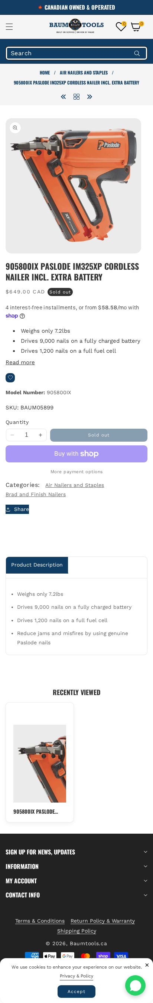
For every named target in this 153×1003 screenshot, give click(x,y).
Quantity (17, 422)
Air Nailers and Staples (84, 72)
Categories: (23, 484)
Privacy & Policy (76, 976)
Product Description (37, 565)
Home (45, 72)
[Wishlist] (10, 377)
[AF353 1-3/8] (63, 96)
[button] (14, 27)
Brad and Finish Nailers (36, 494)
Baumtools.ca (88, 943)
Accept (76, 991)
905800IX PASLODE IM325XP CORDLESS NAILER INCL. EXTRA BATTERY (34, 811)
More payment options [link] (77, 471)
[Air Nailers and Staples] (76, 96)
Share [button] (21, 509)
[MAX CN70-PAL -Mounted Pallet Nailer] (89, 96)
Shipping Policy (76, 931)
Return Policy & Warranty (103, 921)
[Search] (137, 53)
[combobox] (76, 53)
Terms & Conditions (40, 921)
